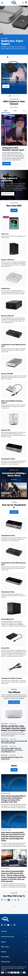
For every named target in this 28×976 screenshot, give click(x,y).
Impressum (4, 970)
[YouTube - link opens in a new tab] (9, 900)
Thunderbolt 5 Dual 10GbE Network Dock (13, 345)
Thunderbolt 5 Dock (8, 459)
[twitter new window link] (11, 925)
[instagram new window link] (5, 925)
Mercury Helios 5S (7, 316)
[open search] (23, 3)
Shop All (6, 86)
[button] (7, 57)
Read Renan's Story (8, 193)
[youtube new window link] (8, 925)
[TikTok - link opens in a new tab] (15, 900)
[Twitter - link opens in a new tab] (12, 900)
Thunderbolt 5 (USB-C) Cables (11, 678)
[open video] (14, 490)
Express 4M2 (5, 430)
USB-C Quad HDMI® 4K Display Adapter (12, 402)
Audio (5, 110)
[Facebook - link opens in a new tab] (2, 900)
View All (14, 769)
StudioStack (5, 289)
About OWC (14, 479)
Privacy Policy (10, 968)
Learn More (14, 512)
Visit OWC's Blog (14, 702)
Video (15, 110)
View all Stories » (14, 107)
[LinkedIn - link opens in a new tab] (18, 900)
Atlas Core (5, 234)
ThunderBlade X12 (7, 619)
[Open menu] (2, 3)
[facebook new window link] (2, 925)
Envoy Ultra (5, 648)
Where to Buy (5, 947)
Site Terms (3, 968)
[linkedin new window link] (14, 925)
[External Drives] (14, 67)
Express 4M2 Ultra (7, 260)
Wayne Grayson (13, 723)
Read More (6, 163)
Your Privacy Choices (19, 968)
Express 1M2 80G (7, 374)
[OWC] (14, 4)
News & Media (5, 956)
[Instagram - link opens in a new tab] (5, 900)
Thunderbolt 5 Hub (7, 592)
